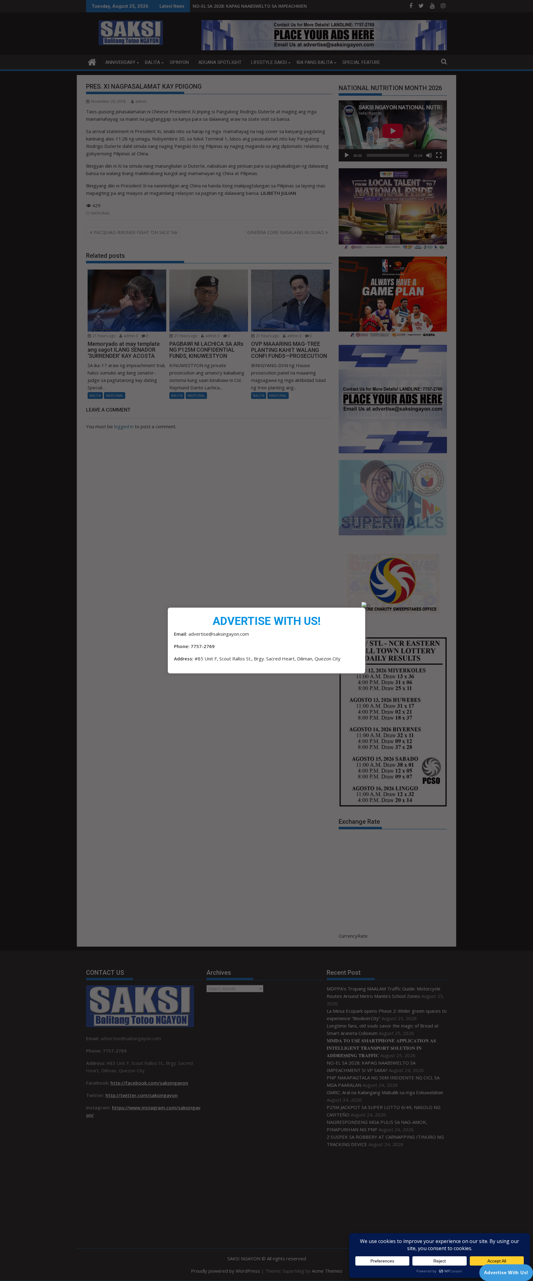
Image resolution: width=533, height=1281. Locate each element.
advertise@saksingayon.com (218, 634)
